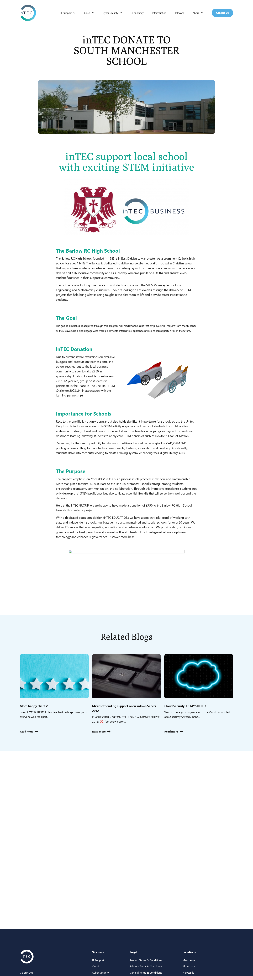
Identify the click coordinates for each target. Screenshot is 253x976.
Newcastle (188, 972)
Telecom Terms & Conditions (146, 966)
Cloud (87, 13)
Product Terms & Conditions (146, 960)
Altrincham (188, 966)
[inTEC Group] (28, 13)
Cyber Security (110, 13)
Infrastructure (159, 13)
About (196, 13)
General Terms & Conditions (146, 972)
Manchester (189, 960)
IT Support (66, 13)
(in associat (88, 390)
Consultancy (136, 13)
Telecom (179, 13)
